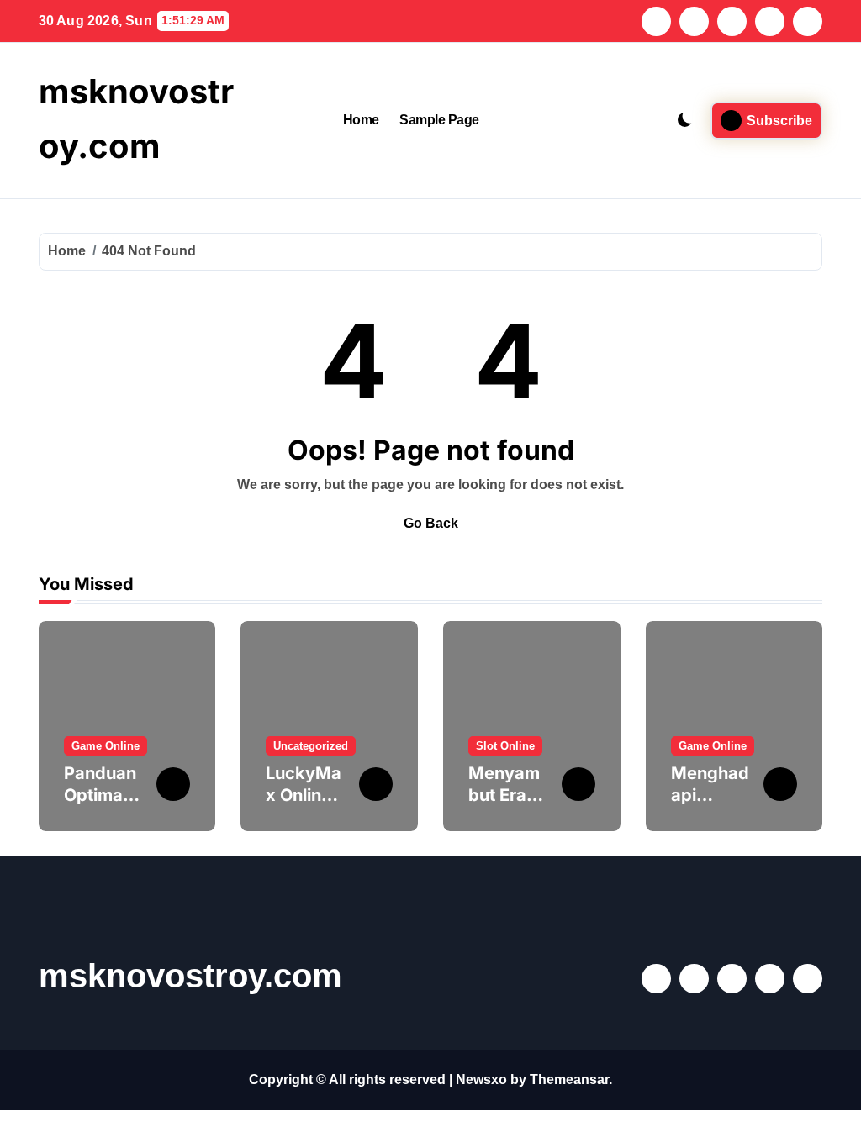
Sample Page (439, 120)
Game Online (105, 746)
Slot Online (505, 746)
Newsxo (481, 1079)
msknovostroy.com (190, 975)
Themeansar (569, 1079)
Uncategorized (310, 746)
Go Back (431, 523)
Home (361, 120)
